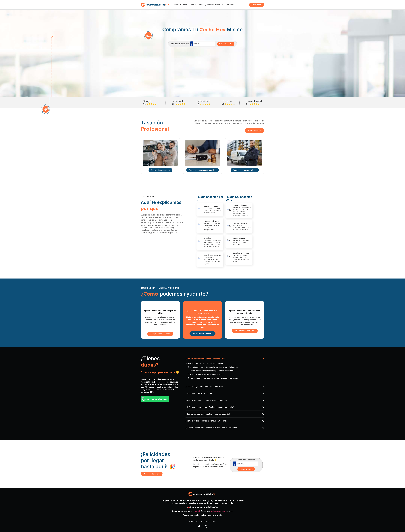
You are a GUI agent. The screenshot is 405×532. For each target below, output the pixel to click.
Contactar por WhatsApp (156, 399)
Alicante (223, 511)
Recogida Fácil (228, 5)
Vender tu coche (225, 44)
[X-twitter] (206, 526)
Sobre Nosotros (196, 5)
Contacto (193, 522)
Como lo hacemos (208, 522)
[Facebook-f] (199, 526)
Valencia (214, 511)
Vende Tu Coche (180, 5)
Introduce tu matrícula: (180, 44)
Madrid (197, 511)
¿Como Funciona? (212, 5)
